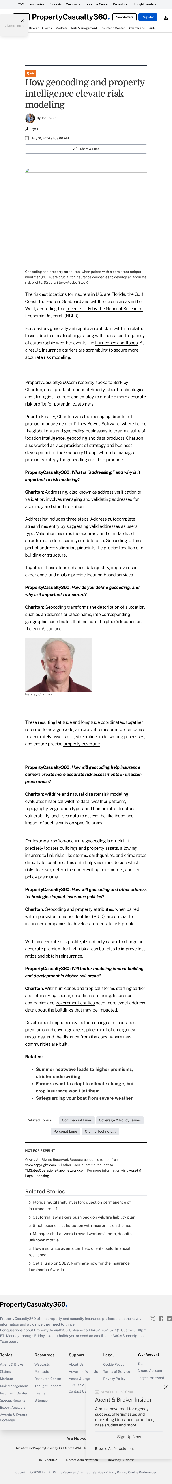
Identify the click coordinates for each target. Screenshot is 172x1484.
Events (39, 1393)
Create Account (150, 1371)
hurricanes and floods (116, 342)
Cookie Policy (113, 1364)
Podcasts (55, 4)
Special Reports (12, 1400)
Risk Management (14, 1386)
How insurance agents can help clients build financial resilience (79, 1251)
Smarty (97, 389)
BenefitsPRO (73, 1448)
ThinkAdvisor (23, 1448)
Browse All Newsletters (114, 1448)
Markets (6, 1379)
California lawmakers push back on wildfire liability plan (84, 1217)
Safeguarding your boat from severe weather (84, 1098)
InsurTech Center (14, 1393)
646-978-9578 (103, 1330)
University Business (120, 1460)
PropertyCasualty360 (48, 1448)
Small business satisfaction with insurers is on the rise (82, 1225)
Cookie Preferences (142, 1472)
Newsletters (124, 17)
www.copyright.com (40, 1165)
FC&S (20, 4)
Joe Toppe (48, 118)
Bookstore (120, 4)
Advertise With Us (83, 1371)
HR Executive (47, 1460)
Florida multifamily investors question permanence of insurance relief (80, 1205)
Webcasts (73, 4)
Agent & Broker (12, 1364)
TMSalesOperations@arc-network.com (55, 1170)
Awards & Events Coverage (13, 1417)
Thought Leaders (144, 4)
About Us (76, 1364)
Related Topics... (41, 1120)
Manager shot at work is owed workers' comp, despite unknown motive (80, 1237)
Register (148, 17)
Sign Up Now (129, 1436)
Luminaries (36, 4)
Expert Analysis (12, 1407)
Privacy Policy (114, 1379)
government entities (75, 1002)
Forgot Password (151, 1378)
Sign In (143, 1363)
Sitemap (41, 1400)
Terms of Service (116, 1371)
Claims (5, 1371)
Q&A (30, 73)
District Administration (82, 1460)
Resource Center (96, 4)
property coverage (81, 743)
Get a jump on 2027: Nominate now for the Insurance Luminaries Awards (79, 1266)
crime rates (135, 855)
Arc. (44, 1472)
